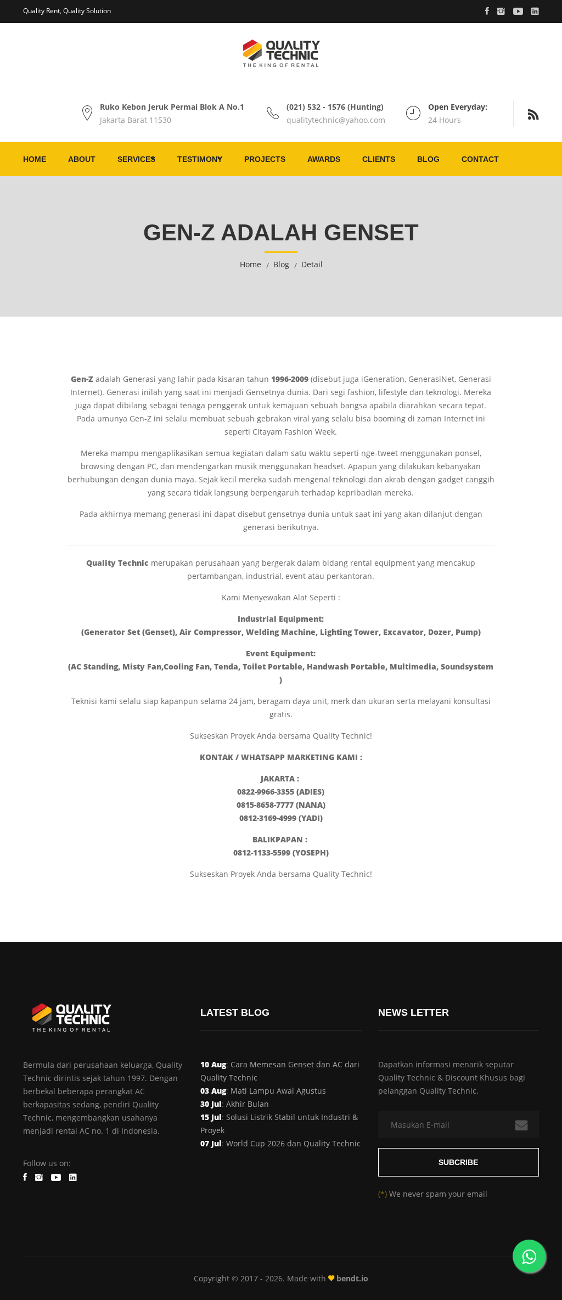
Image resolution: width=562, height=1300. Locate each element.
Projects (264, 159)
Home (34, 159)
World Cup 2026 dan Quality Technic (293, 1143)
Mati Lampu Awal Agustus (278, 1090)
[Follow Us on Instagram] (501, 12)
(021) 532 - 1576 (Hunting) (335, 107)
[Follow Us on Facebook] (487, 12)
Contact (480, 159)
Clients (378, 159)
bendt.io (351, 1278)
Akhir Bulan (247, 1104)
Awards (323, 159)
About (81, 159)
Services (136, 159)
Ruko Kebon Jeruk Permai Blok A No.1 (172, 107)
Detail (312, 264)
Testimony (199, 159)
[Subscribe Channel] (518, 12)
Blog (428, 159)
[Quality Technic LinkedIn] (535, 12)
